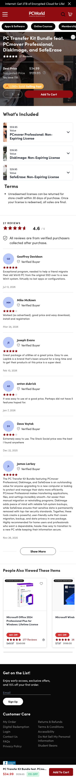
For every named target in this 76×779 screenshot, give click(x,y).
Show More (38, 551)
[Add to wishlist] (73, 37)
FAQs (6, 741)
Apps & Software (15, 26)
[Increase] (18, 94)
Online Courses (43, 26)
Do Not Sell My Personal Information (54, 738)
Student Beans (47, 745)
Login (6, 731)
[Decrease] (7, 94)
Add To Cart (49, 94)
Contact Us (10, 736)
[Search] (63, 14)
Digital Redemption (16, 727)
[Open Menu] (6, 14)
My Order (9, 722)
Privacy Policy (12, 746)
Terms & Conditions (51, 727)
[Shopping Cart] (70, 14)
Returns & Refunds (50, 722)
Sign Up (13, 701)
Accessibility (46, 731)
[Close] (69, 3)
